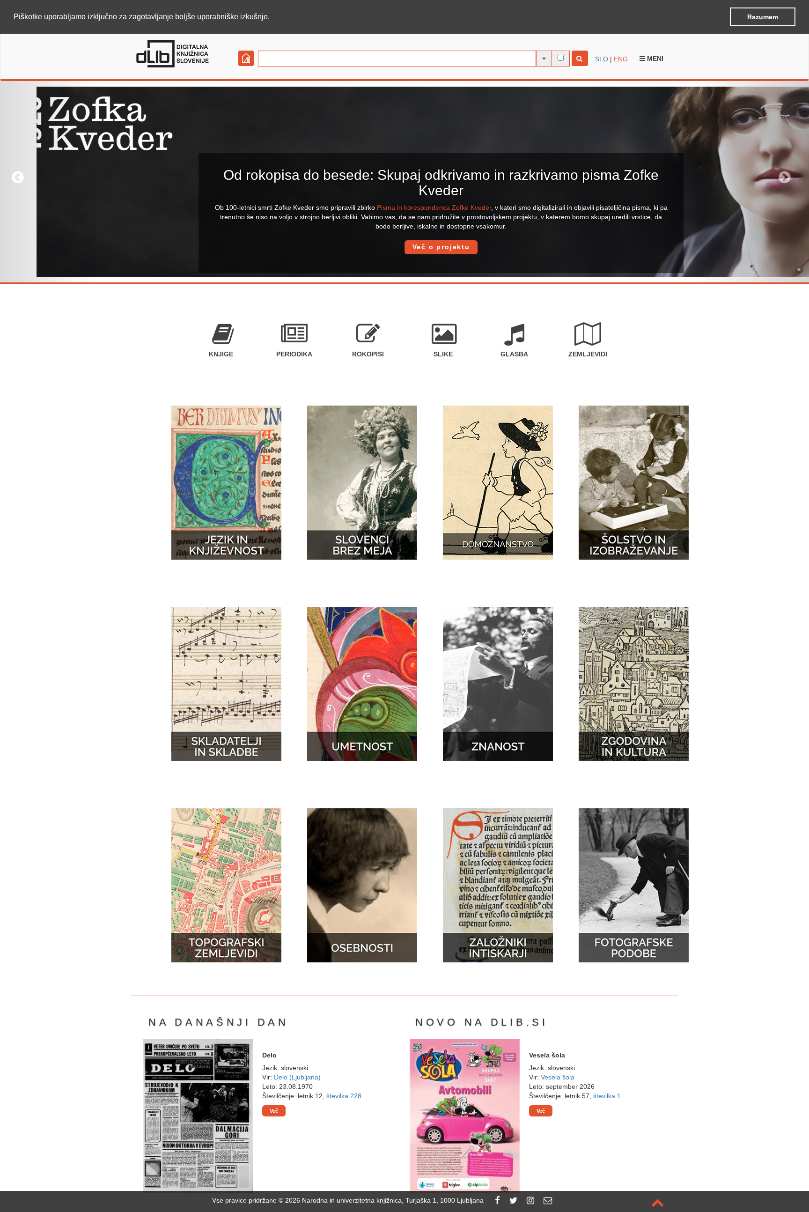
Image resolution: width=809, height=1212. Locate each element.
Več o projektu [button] (404, 247)
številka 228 (343, 1096)
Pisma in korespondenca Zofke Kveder (397, 207)
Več (274, 1111)
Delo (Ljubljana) (297, 1077)
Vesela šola (557, 1077)
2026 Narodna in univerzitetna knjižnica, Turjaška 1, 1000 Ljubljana (384, 1200)
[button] (273, 17)
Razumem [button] (762, 17)
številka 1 (607, 1096)
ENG (621, 59)
